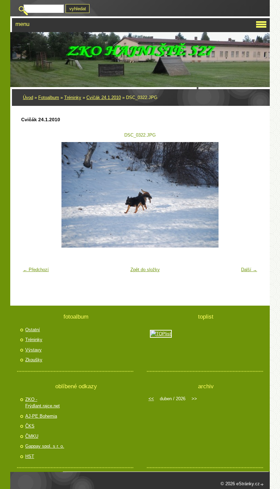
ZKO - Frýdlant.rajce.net (42, 403)
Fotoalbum (48, 97)
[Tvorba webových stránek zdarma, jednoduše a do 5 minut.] (262, 484)
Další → (249, 269)
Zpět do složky (145, 269)
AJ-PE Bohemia (41, 416)
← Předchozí (36, 269)
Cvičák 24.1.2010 (103, 97)
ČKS (29, 426)
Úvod (28, 97)
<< (151, 398)
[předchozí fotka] (30, 195)
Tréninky (72, 97)
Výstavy (33, 349)
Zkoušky (33, 359)
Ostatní (32, 329)
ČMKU (31, 436)
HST (29, 456)
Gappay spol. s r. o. (44, 446)
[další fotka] (249, 195)
